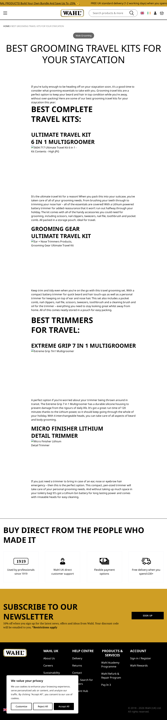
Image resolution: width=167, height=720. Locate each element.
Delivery (77, 658)
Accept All (64, 706)
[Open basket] (162, 13)
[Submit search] (131, 13)
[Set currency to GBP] (142, 13)
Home (6, 26)
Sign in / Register (140, 658)
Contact (77, 672)
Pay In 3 (106, 685)
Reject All (43, 706)
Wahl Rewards (139, 665)
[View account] (155, 13)
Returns (77, 665)
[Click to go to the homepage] (72, 13)
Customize (21, 706)
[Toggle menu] (5, 13)
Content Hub (80, 691)
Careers (48, 665)
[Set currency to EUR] (149, 13)
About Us (49, 658)
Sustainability (51, 672)
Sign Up (147, 615)
